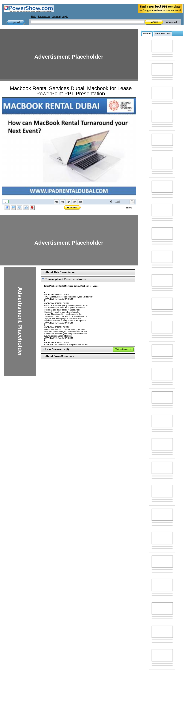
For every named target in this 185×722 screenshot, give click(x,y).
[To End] (80, 201)
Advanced (171, 22)
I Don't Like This (19, 207)
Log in (65, 16)
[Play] (68, 201)
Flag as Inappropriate (13, 207)
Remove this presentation (7, 207)
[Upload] (16, 22)
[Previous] (62, 201)
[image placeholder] (162, 46)
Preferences (44, 16)
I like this (26, 207)
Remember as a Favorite (32, 207)
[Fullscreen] (132, 201)
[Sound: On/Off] (111, 201)
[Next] (74, 201)
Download (72, 207)
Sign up (56, 16)
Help (33, 16)
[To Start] (56, 201)
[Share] (123, 207)
